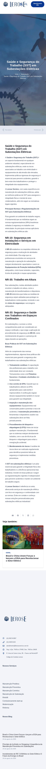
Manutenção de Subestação (13, 694)
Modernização (8, 704)
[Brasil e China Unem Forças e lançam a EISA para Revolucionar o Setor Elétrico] (23, 527)
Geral (8, 553)
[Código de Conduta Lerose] (4, 657)
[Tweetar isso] (23, 515)
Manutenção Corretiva (11, 691)
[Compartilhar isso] (17, 515)
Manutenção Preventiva (12, 687)
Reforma (6, 708)
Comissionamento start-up (12, 701)
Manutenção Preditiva (11, 684)
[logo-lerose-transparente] (14, 4)
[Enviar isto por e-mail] (12, 515)
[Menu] (21, 4)
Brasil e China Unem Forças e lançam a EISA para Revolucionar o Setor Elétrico (22, 558)
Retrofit (5, 697)
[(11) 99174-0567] (4, 638)
